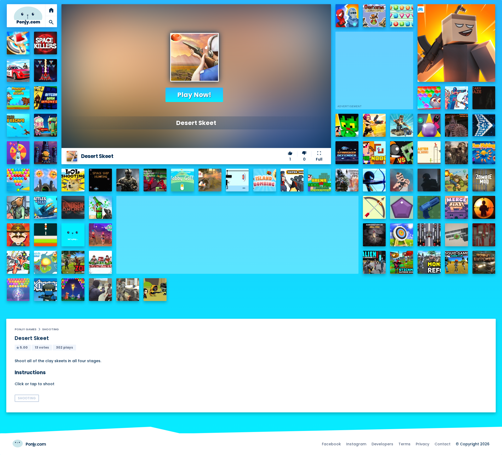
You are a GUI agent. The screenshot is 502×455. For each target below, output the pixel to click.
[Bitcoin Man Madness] (45, 97)
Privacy (422, 444)
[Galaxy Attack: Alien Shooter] (45, 70)
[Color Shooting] (45, 234)
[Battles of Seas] (45, 207)
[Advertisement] (237, 232)
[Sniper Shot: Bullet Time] (292, 180)
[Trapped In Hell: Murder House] (456, 125)
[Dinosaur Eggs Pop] (72, 289)
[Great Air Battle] (45, 262)
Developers (382, 444)
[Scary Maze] (483, 97)
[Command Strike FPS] (346, 180)
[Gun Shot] (429, 207)
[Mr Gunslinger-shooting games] (374, 125)
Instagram (356, 444)
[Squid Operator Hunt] (155, 180)
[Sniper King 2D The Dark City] (483, 207)
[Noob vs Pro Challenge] (346, 125)
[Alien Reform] (374, 262)
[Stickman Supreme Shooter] (401, 262)
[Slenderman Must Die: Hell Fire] (374, 234)
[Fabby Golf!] (182, 180)
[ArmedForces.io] (127, 180)
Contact (442, 444)
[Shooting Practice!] (456, 234)
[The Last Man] (429, 180)
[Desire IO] (401, 180)
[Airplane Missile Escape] (18, 125)
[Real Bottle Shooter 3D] (100, 207)
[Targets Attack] (374, 207)
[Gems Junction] (401, 15)
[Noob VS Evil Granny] (483, 234)
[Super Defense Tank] (429, 234)
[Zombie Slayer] (155, 289)
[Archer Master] (401, 234)
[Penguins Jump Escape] (18, 97)
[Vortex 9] (100, 234)
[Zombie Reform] (72, 262)
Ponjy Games (25, 329)
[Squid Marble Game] (429, 125)
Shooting (50, 329)
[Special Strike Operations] (127, 289)
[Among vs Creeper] (401, 152)
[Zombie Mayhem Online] (456, 152)
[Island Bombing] (264, 180)
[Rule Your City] (209, 180)
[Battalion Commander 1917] (456, 180)
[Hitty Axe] (18, 43)
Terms (404, 444)
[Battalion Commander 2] (100, 262)
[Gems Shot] (401, 207)
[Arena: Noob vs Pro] (319, 180)
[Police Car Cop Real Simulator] (18, 70)
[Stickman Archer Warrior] (374, 180)
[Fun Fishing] (483, 152)
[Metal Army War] (45, 125)
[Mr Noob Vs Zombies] (374, 152)
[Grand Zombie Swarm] (100, 289)
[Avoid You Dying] (237, 180)
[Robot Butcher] (483, 262)
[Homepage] (28, 16)
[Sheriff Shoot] (18, 234)
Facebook (331, 444)
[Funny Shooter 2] (18, 262)
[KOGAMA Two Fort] (45, 289)
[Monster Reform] (429, 262)
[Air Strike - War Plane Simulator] (45, 180)
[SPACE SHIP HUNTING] (100, 180)
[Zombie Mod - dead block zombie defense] (483, 180)
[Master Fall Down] (429, 152)
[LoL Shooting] (72, 180)
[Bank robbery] (18, 207)
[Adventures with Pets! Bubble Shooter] (429, 97)
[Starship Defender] (346, 152)
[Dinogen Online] (72, 207)
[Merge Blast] (456, 207)
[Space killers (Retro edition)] (45, 43)
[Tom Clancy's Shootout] (72, 234)
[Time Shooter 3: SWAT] (456, 97)
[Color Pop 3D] (18, 152)
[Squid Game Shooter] (456, 262)
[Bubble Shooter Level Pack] (18, 180)
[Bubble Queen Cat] (18, 289)
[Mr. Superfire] (401, 125)
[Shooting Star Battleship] (483, 125)
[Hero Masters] (346, 15)
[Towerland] (45, 152)
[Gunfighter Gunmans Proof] (374, 15)
